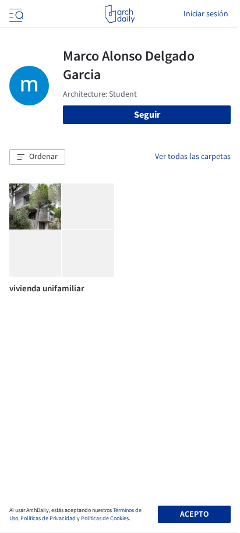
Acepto (194, 514)
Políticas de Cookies (105, 518)
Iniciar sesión (205, 14)
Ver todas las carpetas (193, 157)
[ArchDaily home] (120, 14)
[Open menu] (15, 14)
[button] (37, 157)
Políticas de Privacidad (48, 518)
